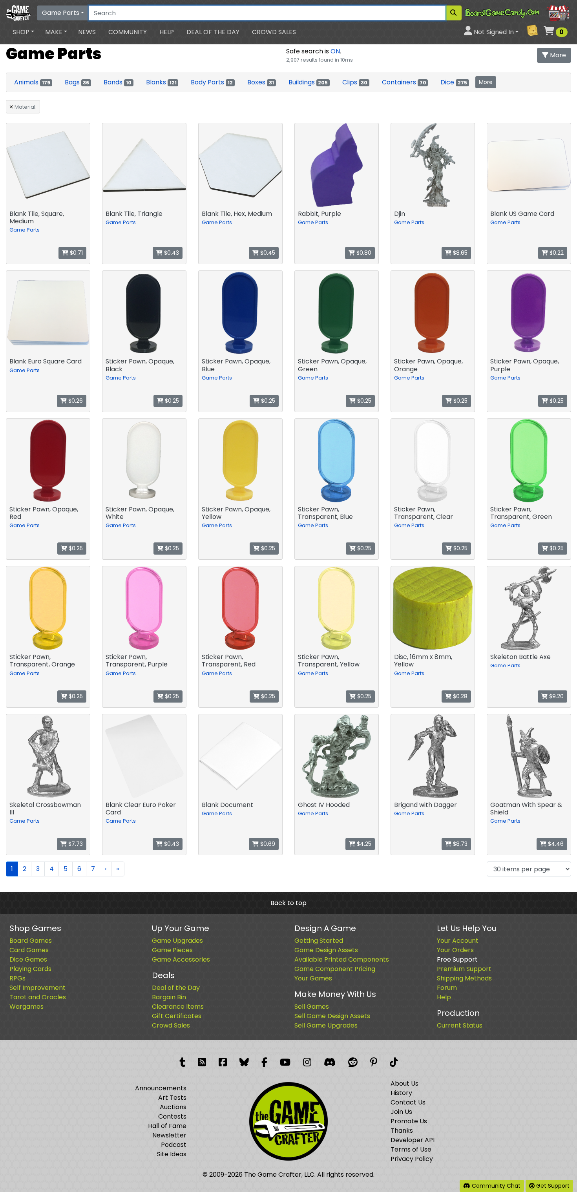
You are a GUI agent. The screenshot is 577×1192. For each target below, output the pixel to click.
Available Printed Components (341, 959)
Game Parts (60, 12)
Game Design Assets (326, 950)
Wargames (26, 1006)
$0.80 (363, 253)
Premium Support (464, 968)
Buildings (308, 82)
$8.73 (459, 844)
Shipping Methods (464, 978)
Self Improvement (37, 987)
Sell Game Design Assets (332, 1015)
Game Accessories (181, 959)
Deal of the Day (212, 32)
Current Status (459, 1025)
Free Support (457, 959)
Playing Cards (30, 968)
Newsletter (169, 1135)
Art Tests (172, 1097)
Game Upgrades (177, 940)
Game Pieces (172, 950)
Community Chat (495, 1186)
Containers (404, 82)
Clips (354, 82)
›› (117, 868)
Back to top (288, 902)
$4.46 (555, 844)
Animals (32, 82)
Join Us (401, 1111)
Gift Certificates (176, 1015)
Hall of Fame (167, 1125)
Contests (172, 1116)
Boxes (260, 82)
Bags (77, 82)
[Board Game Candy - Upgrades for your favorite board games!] (518, 12)
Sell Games (311, 1006)
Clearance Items (178, 1006)
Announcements (160, 1088)
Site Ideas (171, 1154)
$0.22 (556, 253)
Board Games (30, 940)
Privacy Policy (412, 1158)
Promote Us (409, 1121)
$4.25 (363, 844)
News (87, 32)
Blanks (161, 82)
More (557, 55)
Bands (117, 82)
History (401, 1092)
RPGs (17, 978)
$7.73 (75, 844)
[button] (23, 32)
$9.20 (556, 696)
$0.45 (267, 253)
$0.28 (459, 696)
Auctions (173, 1107)
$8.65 (459, 253)
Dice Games (28, 959)
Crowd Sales (274, 32)
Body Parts (212, 82)
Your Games (313, 978)
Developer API (413, 1140)
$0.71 (75, 253)
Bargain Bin (169, 997)
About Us (404, 1083)
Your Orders (455, 950)
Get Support (552, 1186)
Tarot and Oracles (37, 997)
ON (335, 51)
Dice (453, 82)
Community (127, 32)
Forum (447, 987)
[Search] (453, 12)
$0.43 (171, 253)
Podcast (173, 1144)
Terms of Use (411, 1149)
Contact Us (408, 1102)
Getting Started (318, 940)
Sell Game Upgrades (326, 1025)
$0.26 (75, 401)
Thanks (402, 1130)
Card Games (29, 950)
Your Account (457, 940)
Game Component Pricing (334, 968)
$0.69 (267, 844)
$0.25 (171, 401)
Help (166, 32)
